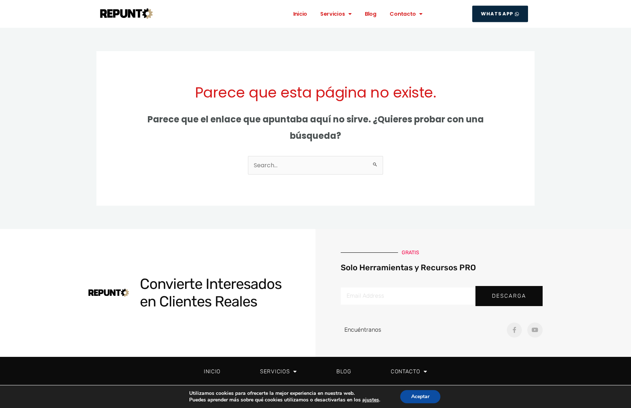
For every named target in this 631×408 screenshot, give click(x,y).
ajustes (370, 400)
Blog (370, 14)
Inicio (300, 14)
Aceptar (420, 396)
